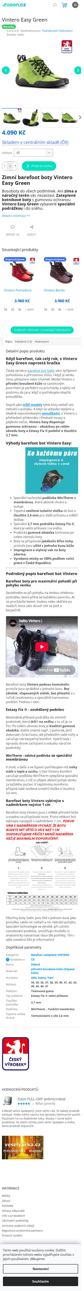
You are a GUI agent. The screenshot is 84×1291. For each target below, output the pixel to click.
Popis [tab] (8, 341)
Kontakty (7, 1206)
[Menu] (75, 5)
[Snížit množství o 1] (4, 166)
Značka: (15, 34)
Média (6, 1196)
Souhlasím (40, 1281)
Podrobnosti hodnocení (57, 31)
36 (19, 309)
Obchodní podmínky (15, 1220)
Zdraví (6, 1201)
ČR (33, 959)
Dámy (42, 978)
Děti (34, 978)
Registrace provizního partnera (22, 1230)
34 (5, 309)
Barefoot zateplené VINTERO (50, 955)
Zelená (35, 964)
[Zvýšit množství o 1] (15, 166)
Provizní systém (12, 1235)
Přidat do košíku (41, 166)
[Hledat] (55, 5)
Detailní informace (14, 216)
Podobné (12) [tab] (23, 341)
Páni (50, 978)
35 (12, 309)
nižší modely (32, 405)
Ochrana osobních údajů (18, 1225)
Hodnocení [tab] (42, 341)
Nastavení (41, 1269)
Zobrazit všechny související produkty (42, 330)
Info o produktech (13, 1216)
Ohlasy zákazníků (13, 1211)
